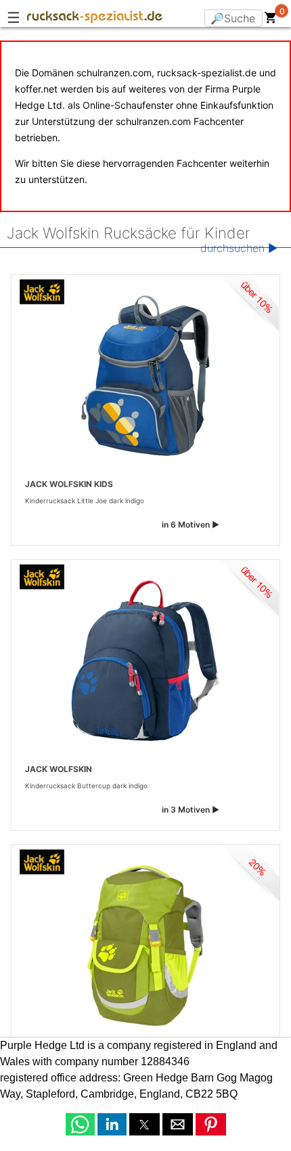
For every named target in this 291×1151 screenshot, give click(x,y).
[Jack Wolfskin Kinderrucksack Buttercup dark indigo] (145, 660)
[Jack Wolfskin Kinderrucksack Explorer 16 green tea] (145, 945)
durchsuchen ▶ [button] (238, 248)
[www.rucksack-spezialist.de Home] (94, 19)
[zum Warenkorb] (270, 20)
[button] (80, 1124)
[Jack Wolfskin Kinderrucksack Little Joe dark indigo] (145, 375)
